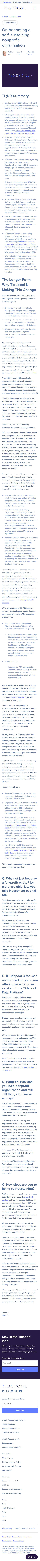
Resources (6, 1477)
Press (4, 1512)
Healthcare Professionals (25, 1528)
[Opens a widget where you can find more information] (32, 1557)
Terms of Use (6, 1537)
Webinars (5, 1485)
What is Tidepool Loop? (10, 1439)
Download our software (10, 1432)
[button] (34, 8)
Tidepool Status (18, 1541)
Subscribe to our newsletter (13, 1358)
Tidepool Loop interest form (12, 1447)
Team (4, 1504)
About (4, 1500)
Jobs (4, 1520)
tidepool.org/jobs (17, 697)
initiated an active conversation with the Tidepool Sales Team (20, 244)
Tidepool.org (7, 1528)
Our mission (6, 1454)
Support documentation (11, 1481)
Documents (27, 1537)
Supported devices (9, 1424)
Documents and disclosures (12, 1489)
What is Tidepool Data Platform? (14, 1420)
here (34, 373)
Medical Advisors (8, 1508)
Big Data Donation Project (11, 1462)
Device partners (7, 1443)
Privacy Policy (17, 1537)
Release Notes (6, 1541)
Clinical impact (7, 1458)
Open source (6, 1470)
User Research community (11, 1493)
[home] (14, 8)
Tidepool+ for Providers (10, 1428)
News (4, 1516)
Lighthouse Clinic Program (11, 1466)
